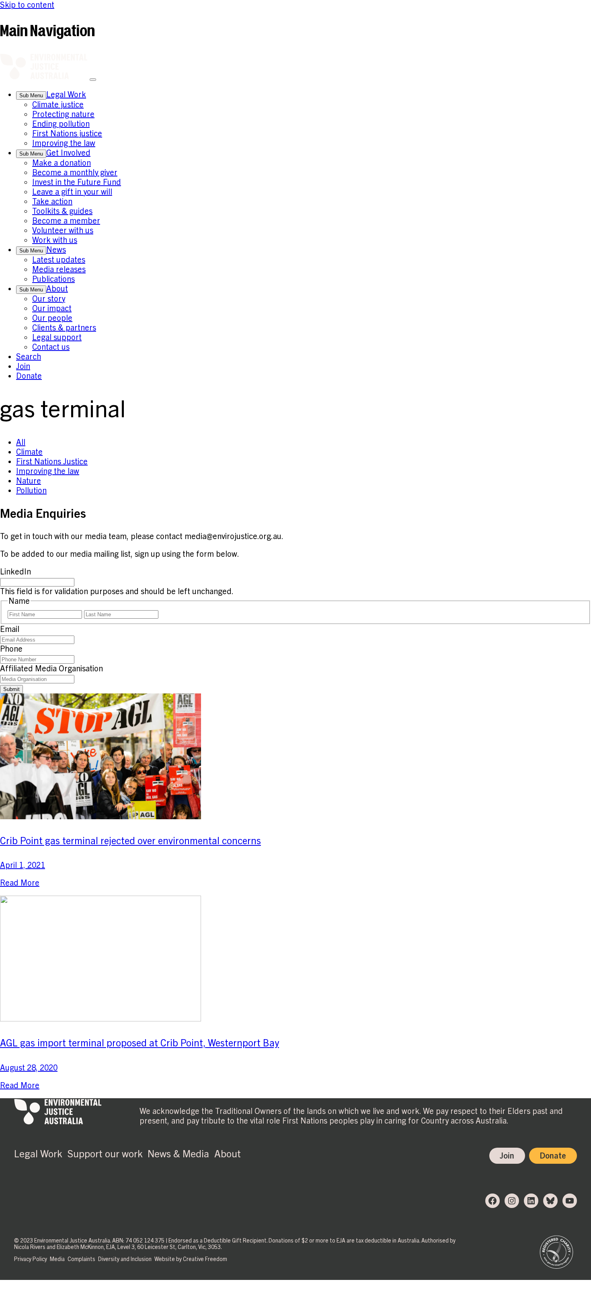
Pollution (31, 490)
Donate (29, 376)
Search (28, 356)
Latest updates (58, 260)
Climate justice (58, 104)
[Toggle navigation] (93, 79)
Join (23, 366)
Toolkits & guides (62, 211)
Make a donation (61, 163)
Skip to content (27, 5)
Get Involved (68, 153)
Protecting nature (63, 114)
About (57, 288)
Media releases (59, 269)
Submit (11, 689)
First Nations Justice (52, 461)
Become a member (66, 221)
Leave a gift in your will (72, 192)
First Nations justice (67, 133)
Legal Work (66, 94)
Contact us (51, 347)
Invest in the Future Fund (76, 182)
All (20, 442)
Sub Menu (31, 95)
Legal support (57, 337)
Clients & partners (64, 327)
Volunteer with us (62, 230)
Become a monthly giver (74, 172)
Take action (52, 201)
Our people (52, 318)
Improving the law (63, 143)
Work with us (54, 240)
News (56, 249)
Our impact (52, 308)
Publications (53, 279)
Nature (28, 481)
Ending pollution (61, 124)
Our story (48, 299)
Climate (29, 452)
